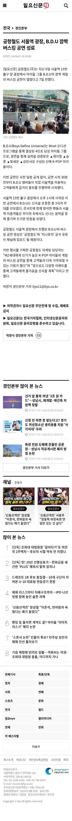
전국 (6, 28)
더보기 (36, 747)
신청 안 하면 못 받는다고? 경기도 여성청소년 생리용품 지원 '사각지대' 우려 (46, 424)
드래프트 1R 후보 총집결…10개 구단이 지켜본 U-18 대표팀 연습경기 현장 (40, 579)
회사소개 (8, 760)
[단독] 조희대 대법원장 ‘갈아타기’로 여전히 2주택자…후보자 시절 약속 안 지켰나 (40, 549)
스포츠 (9, 701)
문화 (41, 701)
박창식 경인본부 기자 (19, 335)
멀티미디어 (44, 718)
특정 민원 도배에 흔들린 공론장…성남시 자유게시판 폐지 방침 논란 (46, 449)
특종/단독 (44, 674)
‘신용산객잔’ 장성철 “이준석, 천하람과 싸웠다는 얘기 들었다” (40, 609)
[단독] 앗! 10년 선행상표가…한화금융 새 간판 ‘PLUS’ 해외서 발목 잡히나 (40, 564)
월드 (41, 709)
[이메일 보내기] (39, 335)
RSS (66, 760)
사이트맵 (56, 760)
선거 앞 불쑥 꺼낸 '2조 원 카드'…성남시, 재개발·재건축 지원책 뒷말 (46, 400)
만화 (41, 727)
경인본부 (21, 28)
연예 (41, 692)
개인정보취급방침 (38, 760)
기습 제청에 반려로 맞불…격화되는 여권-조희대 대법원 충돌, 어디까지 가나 (40, 654)
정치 (7, 683)
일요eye (10, 718)
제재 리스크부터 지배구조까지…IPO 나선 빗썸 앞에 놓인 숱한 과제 (40, 594)
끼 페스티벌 (12, 736)
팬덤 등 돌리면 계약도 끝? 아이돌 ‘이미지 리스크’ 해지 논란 (39, 624)
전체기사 (10, 674)
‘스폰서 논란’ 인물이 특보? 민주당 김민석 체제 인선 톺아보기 (40, 639)
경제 (41, 683)
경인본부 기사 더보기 (36, 467)
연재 (7, 727)
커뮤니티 (21, 760)
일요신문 (36, 6)
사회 (7, 692)
